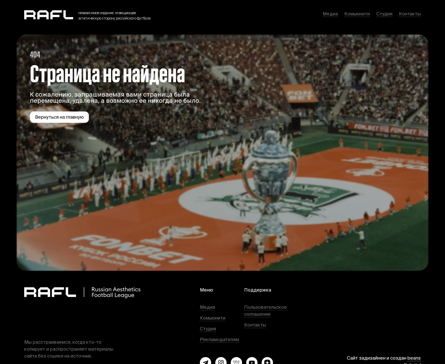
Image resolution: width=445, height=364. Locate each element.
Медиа (330, 13)
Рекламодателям (219, 339)
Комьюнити (357, 13)
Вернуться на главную (59, 117)
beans (414, 358)
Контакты (410, 13)
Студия (384, 13)
